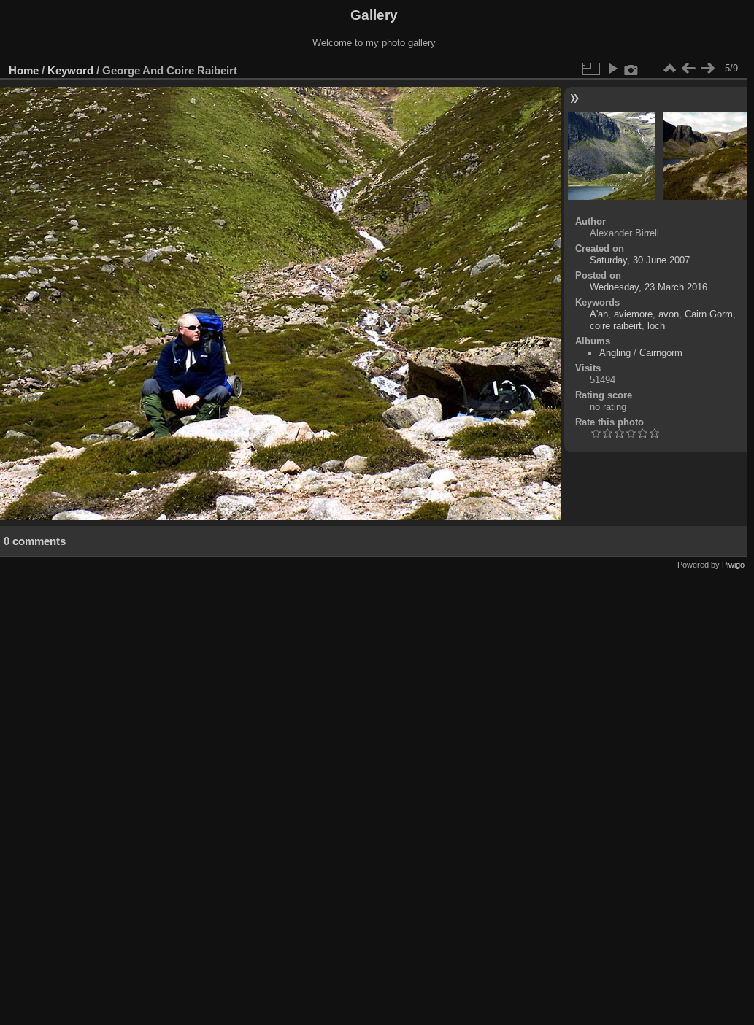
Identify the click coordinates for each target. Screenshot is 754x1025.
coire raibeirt (616, 325)
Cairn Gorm (709, 314)
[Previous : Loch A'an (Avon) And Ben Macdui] (688, 68)
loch (656, 325)
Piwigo (733, 564)
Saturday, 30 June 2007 (640, 260)
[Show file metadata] (631, 68)
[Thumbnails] (669, 68)
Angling (615, 352)
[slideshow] (612, 68)
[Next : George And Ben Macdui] (707, 68)
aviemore (633, 314)
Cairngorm (660, 352)
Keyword (70, 70)
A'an (599, 314)
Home (24, 70)
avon (668, 314)
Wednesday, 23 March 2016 (648, 287)
